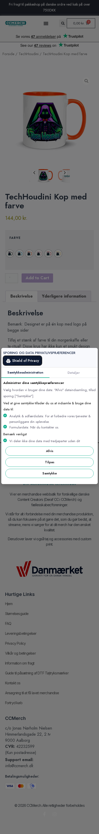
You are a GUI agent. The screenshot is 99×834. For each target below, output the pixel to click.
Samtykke (49, 473)
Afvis (49, 451)
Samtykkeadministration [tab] (25, 372)
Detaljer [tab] (74, 372)
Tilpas (49, 462)
